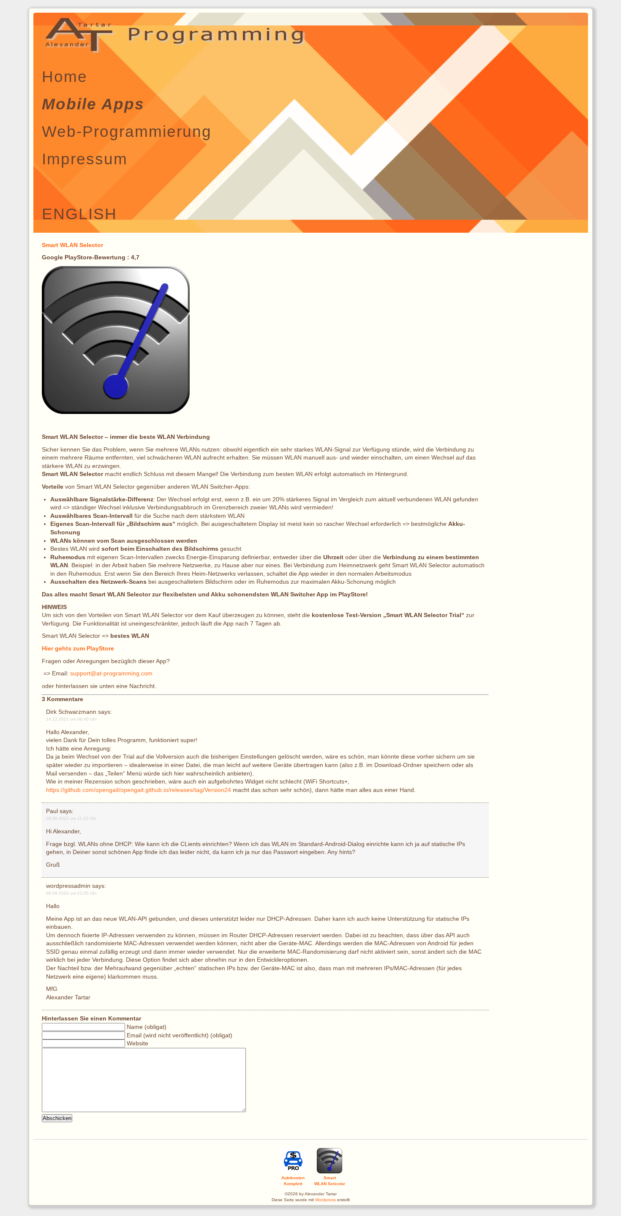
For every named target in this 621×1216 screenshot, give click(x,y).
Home (64, 76)
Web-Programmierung (127, 131)
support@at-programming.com (111, 673)
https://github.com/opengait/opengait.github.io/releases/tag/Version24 (138, 789)
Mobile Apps (93, 104)
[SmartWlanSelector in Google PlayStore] (116, 411)
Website (137, 1043)
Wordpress (325, 1199)
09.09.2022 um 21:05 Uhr (71, 893)
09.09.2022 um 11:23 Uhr (71, 818)
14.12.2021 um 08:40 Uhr (71, 719)
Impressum (85, 159)
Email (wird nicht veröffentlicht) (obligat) (179, 1035)
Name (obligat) (146, 1026)
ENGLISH (79, 214)
